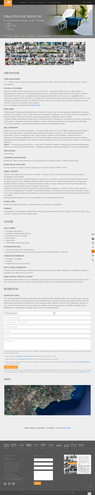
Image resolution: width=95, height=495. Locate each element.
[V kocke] (93, 235)
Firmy (74, 448)
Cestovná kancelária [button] (54, 2)
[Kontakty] (93, 260)
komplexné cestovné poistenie (25, 356)
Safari (81, 448)
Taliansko (16, 36)
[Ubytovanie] (93, 243)
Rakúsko (36, 448)
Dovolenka (6, 448)
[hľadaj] (84, 2)
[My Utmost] (72, 493)
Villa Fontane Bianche (44, 36)
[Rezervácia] (93, 252)
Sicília (23, 36)
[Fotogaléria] (93, 239)
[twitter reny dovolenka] (9, 483)
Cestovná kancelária (16, 479)
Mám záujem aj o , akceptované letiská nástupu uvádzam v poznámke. (32, 359)
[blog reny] (13, 483)
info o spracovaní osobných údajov (79, 362)
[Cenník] (93, 247)
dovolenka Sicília (33, 105)
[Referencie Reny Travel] (77, 464)
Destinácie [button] (22, 2)
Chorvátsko (21, 448)
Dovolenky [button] (41, 2)
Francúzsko (28, 448)
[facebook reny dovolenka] (5, 483)
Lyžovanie (66, 448)
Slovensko (44, 448)
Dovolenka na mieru (36, 493)
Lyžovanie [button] (32, 2)
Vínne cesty (88, 448)
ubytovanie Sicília (64, 428)
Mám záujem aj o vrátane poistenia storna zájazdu (31, 356)
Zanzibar (59, 448)
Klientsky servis (84, 372)
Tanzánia (51, 448)
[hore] (89, 493)
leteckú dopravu (21, 359)
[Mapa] (93, 256)
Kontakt (89, 2)
